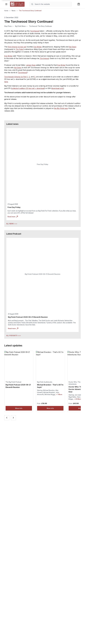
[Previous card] (6, 417)
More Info (18, 408)
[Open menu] (6, 4)
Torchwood (34, 31)
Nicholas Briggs (50, 394)
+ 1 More (59, 394)
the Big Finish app (61, 108)
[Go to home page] (17, 4)
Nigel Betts (72, 397)
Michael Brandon (49, 390)
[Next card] (13, 417)
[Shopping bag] (79, 4)
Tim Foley (19, 49)
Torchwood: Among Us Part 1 (16, 77)
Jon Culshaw (79, 395)
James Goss (31, 65)
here (6, 82)
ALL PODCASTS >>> (13, 335)
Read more (11, 216)
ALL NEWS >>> (11, 224)
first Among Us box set (17, 47)
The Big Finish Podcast (13, 382)
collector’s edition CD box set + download (28, 88)
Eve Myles (37, 47)
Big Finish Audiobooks (44, 382)
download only (57, 88)
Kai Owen (72, 47)
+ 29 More (77, 399)
